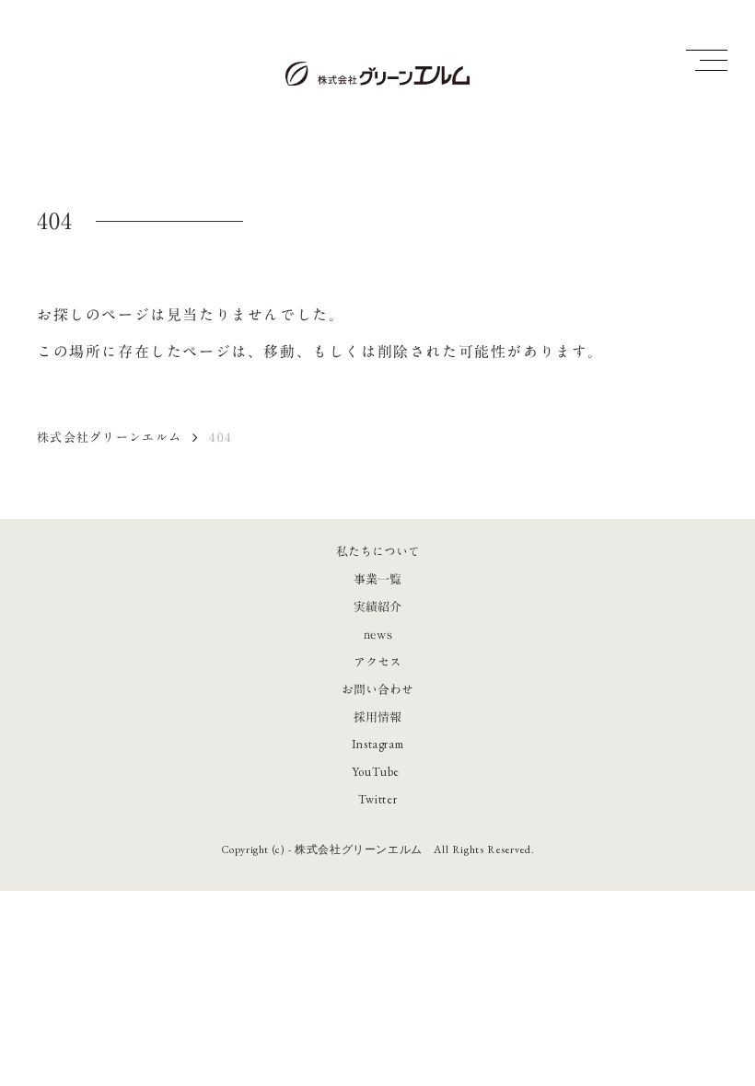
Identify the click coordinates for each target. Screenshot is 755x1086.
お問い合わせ (377, 689)
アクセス (377, 662)
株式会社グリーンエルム (109, 437)
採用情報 (377, 717)
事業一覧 (377, 579)
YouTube (376, 772)
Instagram (378, 744)
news (378, 634)
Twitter (378, 799)
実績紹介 (377, 606)
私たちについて (378, 551)
